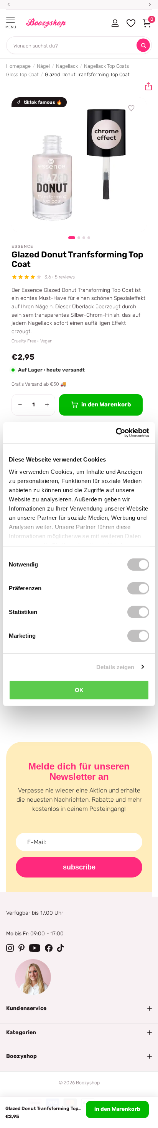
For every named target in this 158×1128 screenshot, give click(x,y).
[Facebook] (49, 948)
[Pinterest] (21, 948)
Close (79, 1008)
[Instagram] (10, 948)
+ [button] (47, 404)
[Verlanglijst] (131, 108)
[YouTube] (34, 948)
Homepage (18, 66)
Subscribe (79, 867)
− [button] (20, 404)
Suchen (143, 45)
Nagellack (67, 66)
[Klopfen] (60, 948)
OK (79, 690)
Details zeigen (115, 666)
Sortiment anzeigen (10, 20)
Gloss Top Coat (22, 74)
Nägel (43, 66)
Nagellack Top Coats (106, 66)
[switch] (138, 588)
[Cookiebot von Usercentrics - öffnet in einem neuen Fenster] (115, 432)
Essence (22, 246)
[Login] (115, 23)
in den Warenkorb (117, 1109)
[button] (145, 86)
